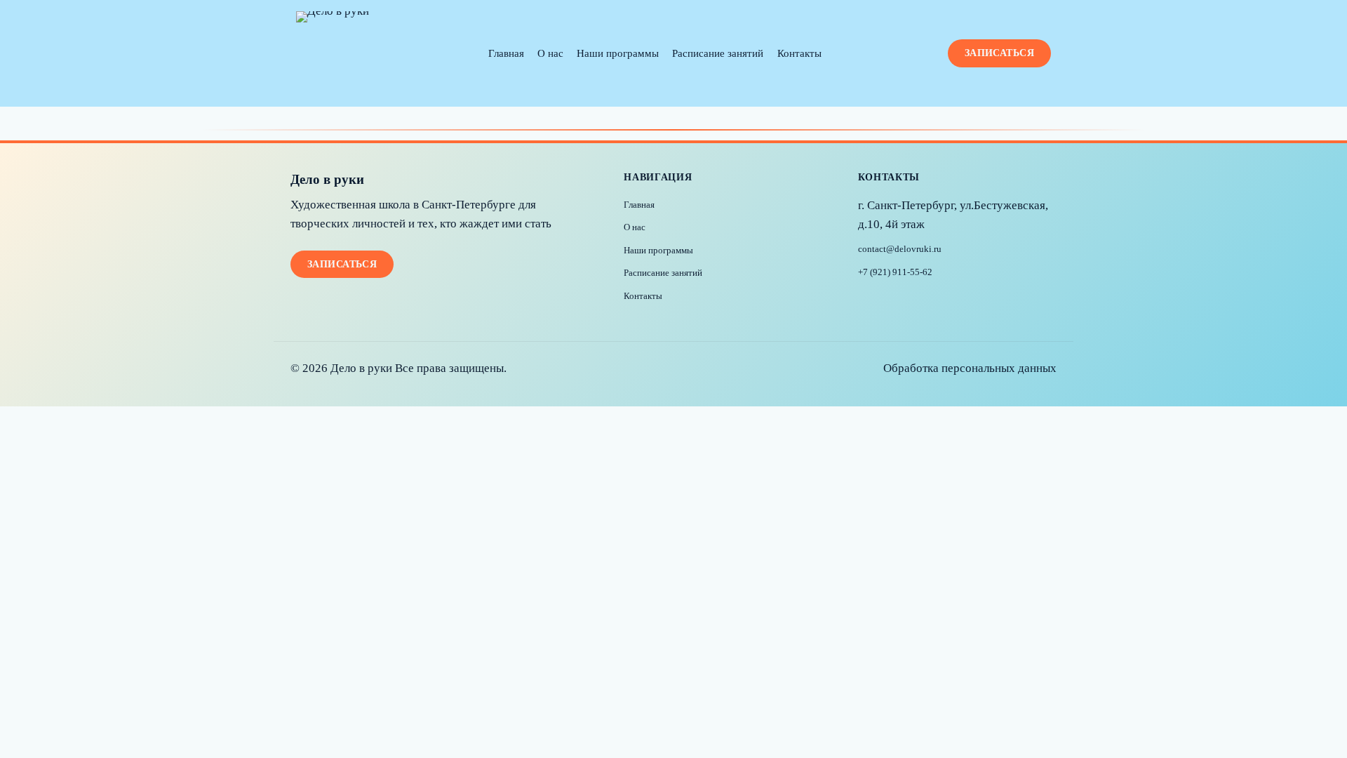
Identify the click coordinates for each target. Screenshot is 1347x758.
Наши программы (618, 53)
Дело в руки (327, 179)
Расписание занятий (717, 53)
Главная (506, 53)
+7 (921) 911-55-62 (895, 272)
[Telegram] (900, 300)
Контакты (799, 53)
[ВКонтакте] (870, 300)
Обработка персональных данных (970, 368)
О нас (550, 53)
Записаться (999, 53)
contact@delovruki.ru (899, 249)
